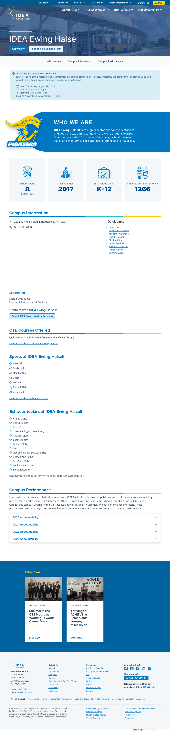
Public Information (118, 2)
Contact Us (53, 684)
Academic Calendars (119, 233)
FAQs (88, 681)
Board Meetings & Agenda (97, 708)
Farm (88, 684)
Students (43, 2)
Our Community (148, 10)
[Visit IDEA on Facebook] (126, 668)
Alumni (61, 2)
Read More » (35, 638)
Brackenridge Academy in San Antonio (92, 699)
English (141, 730)
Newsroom (53, 687)
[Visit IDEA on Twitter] (138, 668)
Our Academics (95, 10)
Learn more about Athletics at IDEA (28, 398)
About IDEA (69, 10)
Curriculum (114, 227)
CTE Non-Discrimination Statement (140, 708)
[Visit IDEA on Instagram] (132, 668)
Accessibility (130, 718)
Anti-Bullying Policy (133, 711)
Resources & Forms (118, 246)
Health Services (116, 243)
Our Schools (122, 10)
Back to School (116, 237)
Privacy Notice (131, 715)
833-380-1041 (149, 687)
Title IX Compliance (94, 718)
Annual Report (54, 671)
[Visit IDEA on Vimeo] (149, 668)
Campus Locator (93, 678)
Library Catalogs (93, 687)
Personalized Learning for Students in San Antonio (49, 699)
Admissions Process (119, 230)
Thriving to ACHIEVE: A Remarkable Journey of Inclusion (79, 618)
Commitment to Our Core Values (62, 681)
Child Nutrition (116, 240)
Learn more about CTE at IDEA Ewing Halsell (33, 343)
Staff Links (53, 691)
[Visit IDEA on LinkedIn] (143, 668)
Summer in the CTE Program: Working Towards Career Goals (41, 616)
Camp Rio (52, 674)
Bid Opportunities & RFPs (97, 671)
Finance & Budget (94, 711)
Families (78, 2)
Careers (96, 2)
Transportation (116, 249)
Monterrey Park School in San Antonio (128, 699)
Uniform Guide (116, 253)
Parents (89, 691)
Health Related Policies (96, 715)
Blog (88, 674)
